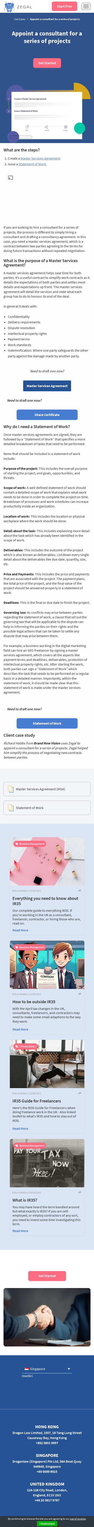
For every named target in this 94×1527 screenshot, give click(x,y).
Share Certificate (47, 414)
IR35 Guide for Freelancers (36, 1101)
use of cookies (78, 1518)
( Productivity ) (27, 1046)
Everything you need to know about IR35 (45, 900)
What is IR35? (24, 1200)
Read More (20, 930)
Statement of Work (33, 164)
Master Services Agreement (40, 158)
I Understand (47, 1523)
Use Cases (19, 19)
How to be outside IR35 (33, 1001)
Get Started (47, 63)
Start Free (64, 6)
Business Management (31, 843)
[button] (47, 1368)
